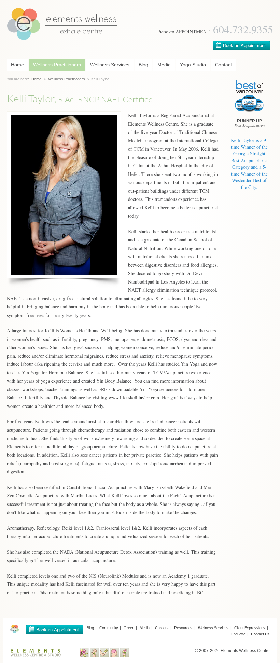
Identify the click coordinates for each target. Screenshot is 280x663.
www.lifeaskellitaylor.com (134, 397)
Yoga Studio (193, 64)
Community (108, 628)
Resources (183, 628)
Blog (143, 64)
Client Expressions (249, 628)
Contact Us (260, 634)
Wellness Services (109, 64)
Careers (162, 628)
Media (164, 64)
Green (129, 628)
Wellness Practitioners (57, 64)
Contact (223, 64)
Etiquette (238, 634)
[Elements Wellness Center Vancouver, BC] (62, 38)
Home (17, 64)
